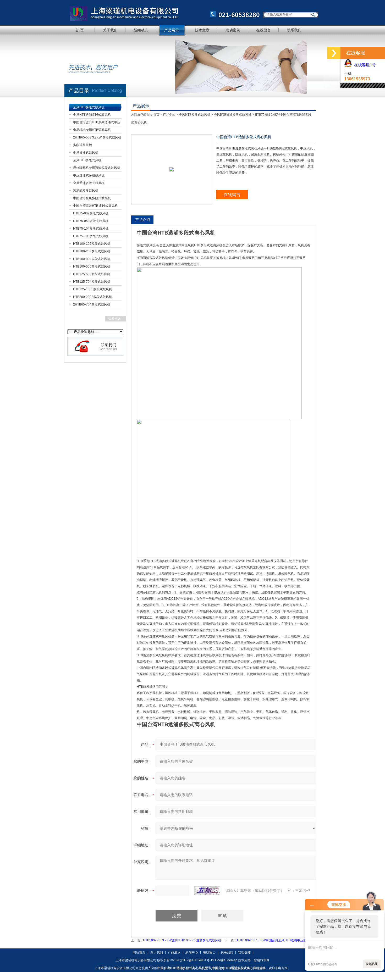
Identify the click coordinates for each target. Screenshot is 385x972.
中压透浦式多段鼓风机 (88, 175)
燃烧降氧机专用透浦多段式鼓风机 (96, 168)
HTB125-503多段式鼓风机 (91, 274)
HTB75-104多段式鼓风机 (90, 228)
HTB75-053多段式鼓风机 (90, 221)
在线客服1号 (364, 65)
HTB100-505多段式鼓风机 (91, 266)
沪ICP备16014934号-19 (197, 960)
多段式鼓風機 (82, 145)
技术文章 (202, 30)
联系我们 (294, 30)
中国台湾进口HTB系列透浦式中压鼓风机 (96, 123)
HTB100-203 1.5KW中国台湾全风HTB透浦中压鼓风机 (275, 940)
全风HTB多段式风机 (87, 160)
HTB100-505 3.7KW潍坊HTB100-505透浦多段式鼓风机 (182, 940)
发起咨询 (372, 964)
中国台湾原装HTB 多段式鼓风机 (95, 206)
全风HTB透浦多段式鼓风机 (92, 114)
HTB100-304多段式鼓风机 (91, 259)
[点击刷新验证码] (207, 890)
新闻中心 (191, 952)
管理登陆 (244, 952)
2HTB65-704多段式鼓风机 (91, 304)
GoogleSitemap (226, 960)
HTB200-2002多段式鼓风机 (92, 297)
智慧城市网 (262, 960)
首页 (156, 114)
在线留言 (263, 30)
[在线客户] (333, 53)
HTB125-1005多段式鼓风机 (92, 289)
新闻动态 (141, 30)
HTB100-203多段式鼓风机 (91, 251)
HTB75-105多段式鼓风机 (90, 236)
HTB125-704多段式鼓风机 (91, 282)
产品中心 (169, 114)
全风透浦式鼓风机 (85, 152)
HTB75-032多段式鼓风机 (90, 213)
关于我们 (110, 30)
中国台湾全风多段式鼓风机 (92, 198)
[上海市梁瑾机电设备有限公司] (162, 12)
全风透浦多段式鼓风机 (88, 183)
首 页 (79, 30)
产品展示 (171, 30)
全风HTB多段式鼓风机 (88, 107)
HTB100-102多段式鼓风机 (91, 244)
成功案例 (233, 30)
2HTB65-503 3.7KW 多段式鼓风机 (97, 137)
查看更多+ (115, 319)
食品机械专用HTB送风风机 (92, 130)
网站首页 (139, 952)
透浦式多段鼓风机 (85, 190)
